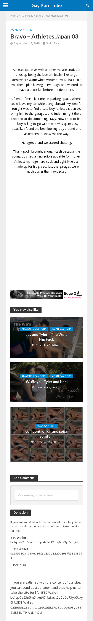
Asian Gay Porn (21, 30)
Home (14, 15)
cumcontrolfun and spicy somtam (46, 433)
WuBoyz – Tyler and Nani (46, 381)
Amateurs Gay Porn (34, 328)
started (54, 143)
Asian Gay (27, 15)
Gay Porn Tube (46, 5)
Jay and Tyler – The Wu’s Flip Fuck (46, 336)
